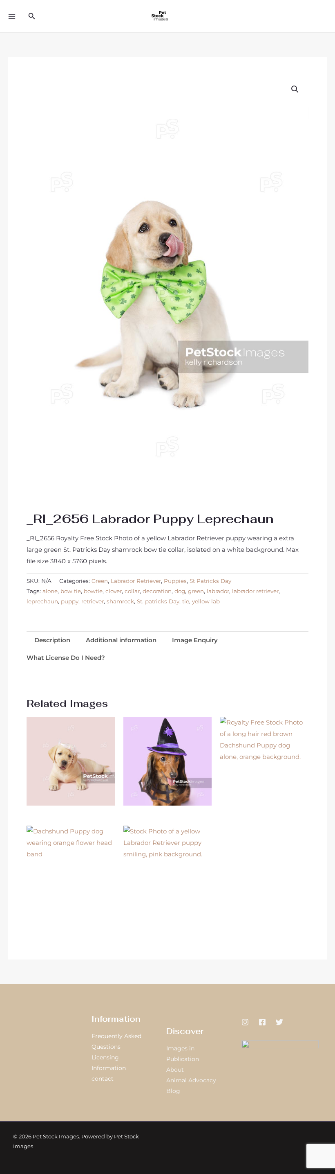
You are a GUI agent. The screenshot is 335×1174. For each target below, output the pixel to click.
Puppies (175, 581)
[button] (32, 16)
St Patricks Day (210, 581)
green (196, 591)
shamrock (120, 601)
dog (179, 591)
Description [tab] (52, 640)
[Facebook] (262, 1022)
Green (100, 581)
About (175, 1069)
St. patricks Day (158, 601)
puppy (69, 601)
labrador (218, 591)
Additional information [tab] (121, 640)
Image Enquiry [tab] (195, 640)
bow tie (70, 591)
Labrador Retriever (136, 581)
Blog (173, 1091)
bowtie (93, 591)
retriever (92, 601)
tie (185, 601)
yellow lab (206, 601)
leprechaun (42, 601)
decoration (157, 591)
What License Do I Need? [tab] (66, 658)
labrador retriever (255, 591)
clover (113, 591)
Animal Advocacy (191, 1080)
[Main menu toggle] (11, 16)
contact (103, 1078)
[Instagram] (245, 1022)
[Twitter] (279, 1022)
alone (50, 591)
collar (132, 591)
